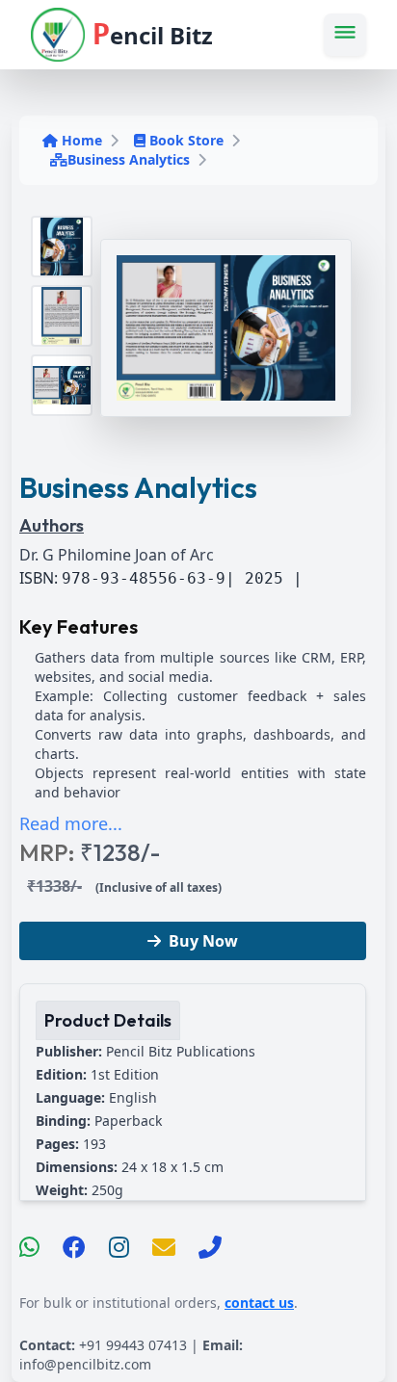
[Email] (163, 1247)
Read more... (70, 823)
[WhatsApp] (29, 1247)
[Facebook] (74, 1247)
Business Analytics (128, 159)
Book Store (186, 140)
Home (82, 140)
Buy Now (203, 941)
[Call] (210, 1247)
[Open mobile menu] (345, 34)
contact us (259, 1302)
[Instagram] (119, 1247)
